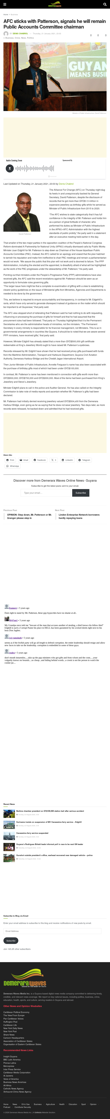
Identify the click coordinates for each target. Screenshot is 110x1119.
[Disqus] (55, 639)
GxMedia (38, 1112)
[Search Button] (105, 4)
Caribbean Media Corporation (16, 1072)
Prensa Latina (9, 1062)
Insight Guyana (10, 1056)
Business (14, 14)
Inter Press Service (12, 1069)
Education (73, 1104)
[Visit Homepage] (54, 4)
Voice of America (11, 1078)
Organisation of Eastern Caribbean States (22, 1044)
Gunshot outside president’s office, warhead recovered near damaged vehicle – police (54, 855)
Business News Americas (14, 1082)
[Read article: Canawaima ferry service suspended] (9, 836)
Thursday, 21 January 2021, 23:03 (47, 33)
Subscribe (81, 492)
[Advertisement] (55, 137)
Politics (30, 37)
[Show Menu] (4, 4)
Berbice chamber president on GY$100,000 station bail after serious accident (50, 811)
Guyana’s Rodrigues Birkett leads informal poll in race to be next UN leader (49, 844)
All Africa (7, 1085)
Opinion (93, 1104)
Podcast (6, 1107)
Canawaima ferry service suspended (32, 833)
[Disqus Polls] (55, 564)
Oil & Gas (25, 1104)
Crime (17, 37)
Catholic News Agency (13, 1088)
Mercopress (8, 1066)
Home (5, 14)
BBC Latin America (11, 1059)
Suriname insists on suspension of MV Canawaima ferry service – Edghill (49, 822)
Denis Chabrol (20, 33)
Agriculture (50, 1104)
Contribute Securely (23, 1107)
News (23, 37)
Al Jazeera (8, 1075)
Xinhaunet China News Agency (17, 1091)
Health (61, 1104)
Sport (83, 1104)
